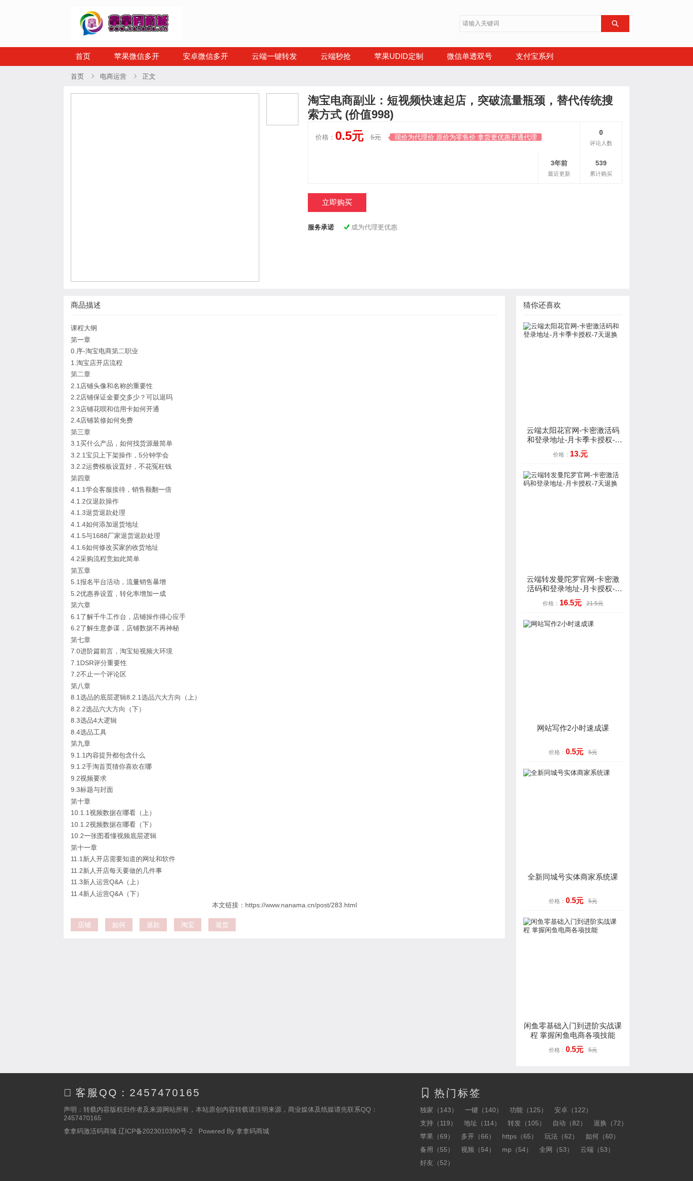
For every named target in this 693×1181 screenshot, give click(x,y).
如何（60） (602, 1136)
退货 (222, 925)
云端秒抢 (336, 56)
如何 (118, 925)
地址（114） (482, 1123)
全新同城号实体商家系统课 (573, 877)
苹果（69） (437, 1136)
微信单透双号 (469, 56)
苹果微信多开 (136, 56)
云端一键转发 (274, 56)
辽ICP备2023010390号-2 (155, 1131)
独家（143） (439, 1110)
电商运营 (113, 76)
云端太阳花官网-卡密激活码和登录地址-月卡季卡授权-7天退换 (573, 439)
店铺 (84, 925)
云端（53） (597, 1149)
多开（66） (478, 1136)
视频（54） (478, 1149)
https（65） (519, 1136)
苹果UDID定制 (398, 56)
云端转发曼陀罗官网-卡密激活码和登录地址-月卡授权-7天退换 (573, 588)
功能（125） (528, 1110)
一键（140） (484, 1110)
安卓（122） (573, 1110)
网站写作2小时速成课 (573, 728)
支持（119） (438, 1123)
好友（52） (437, 1162)
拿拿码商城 (252, 1131)
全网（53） (556, 1149)
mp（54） (517, 1149)
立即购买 (337, 202)
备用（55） (437, 1149)
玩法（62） (561, 1136)
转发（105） (526, 1123)
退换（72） (610, 1123)
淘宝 (187, 925)
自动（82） (569, 1123)
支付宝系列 (534, 56)
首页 (83, 56)
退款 (153, 925)
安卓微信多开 (205, 56)
